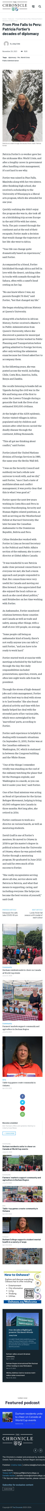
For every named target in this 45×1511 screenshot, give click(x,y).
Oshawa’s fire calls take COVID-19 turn (10, 913)
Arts (3, 1205)
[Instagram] (40, 1450)
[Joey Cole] (7, 43)
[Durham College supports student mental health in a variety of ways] (22, 1256)
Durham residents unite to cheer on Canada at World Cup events (18, 1147)
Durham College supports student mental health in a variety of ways (21, 1240)
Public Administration (10, 60)
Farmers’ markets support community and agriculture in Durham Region (21, 1178)
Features (11, 19)
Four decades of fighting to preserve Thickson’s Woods (21, 1330)
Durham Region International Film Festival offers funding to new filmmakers (22, 1364)
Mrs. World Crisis (24, 57)
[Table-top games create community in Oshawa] (22, 1225)
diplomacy (12, 57)
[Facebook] (22, 1096)
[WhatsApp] (22, 1114)
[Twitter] (22, 1102)
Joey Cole (13, 1335)
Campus (5, 1237)
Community (6, 1144)
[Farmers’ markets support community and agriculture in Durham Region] (22, 1194)
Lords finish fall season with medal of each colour (33, 915)
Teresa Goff (7, 1473)
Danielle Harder (8, 1475)
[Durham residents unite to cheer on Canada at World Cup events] (22, 1163)
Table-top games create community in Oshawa (20, 1209)
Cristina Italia (16, 1465)
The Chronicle (17, 1507)
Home (4, 19)
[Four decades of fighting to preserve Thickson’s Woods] (22, 1319)
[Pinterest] (22, 1108)
